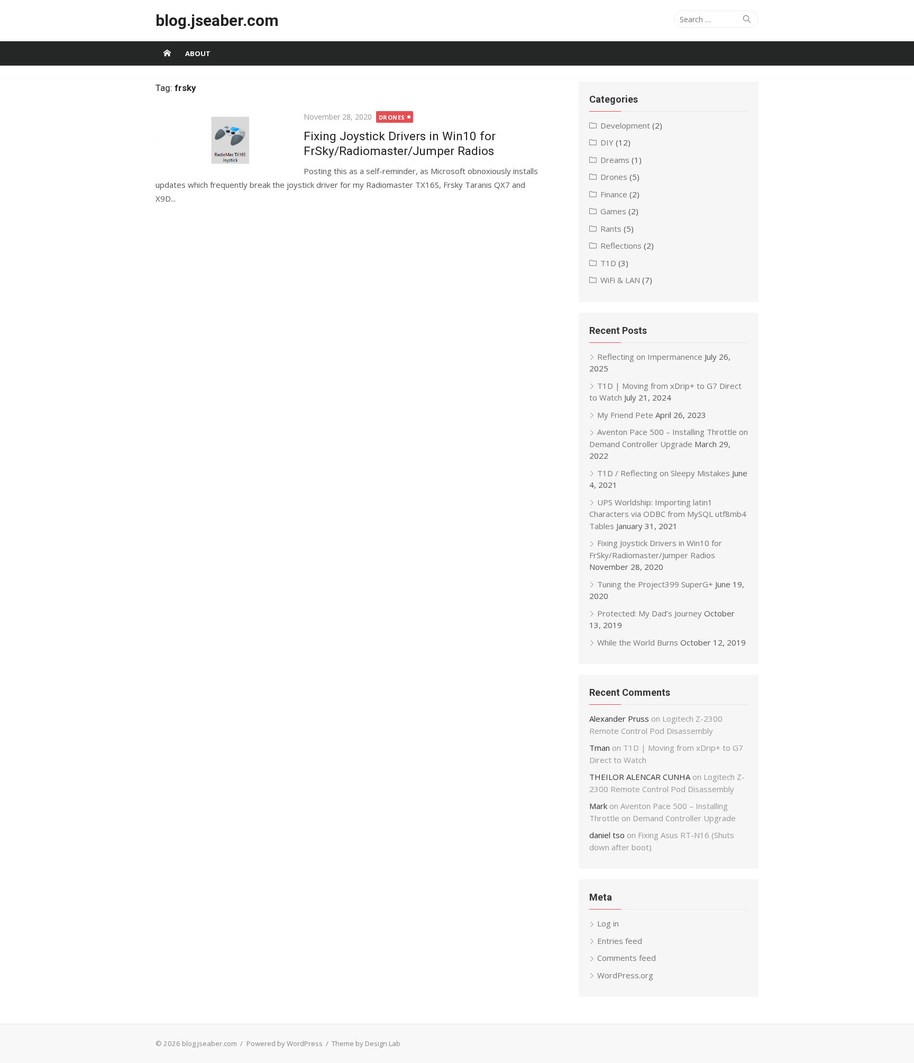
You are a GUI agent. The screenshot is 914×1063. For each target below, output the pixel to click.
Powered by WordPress (284, 1043)
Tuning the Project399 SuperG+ (655, 584)
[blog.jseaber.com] (167, 53)
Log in (608, 923)
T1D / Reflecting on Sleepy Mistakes (663, 473)
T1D (608, 263)
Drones (392, 117)
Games (613, 211)
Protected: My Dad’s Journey (649, 613)
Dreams (614, 160)
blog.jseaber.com (217, 20)
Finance (613, 194)
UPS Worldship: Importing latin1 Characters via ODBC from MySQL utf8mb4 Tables (667, 514)
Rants (610, 228)
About (198, 53)
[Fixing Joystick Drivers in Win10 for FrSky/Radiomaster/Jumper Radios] (224, 140)
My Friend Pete (625, 415)
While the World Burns (637, 642)
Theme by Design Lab (366, 1043)
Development (625, 125)
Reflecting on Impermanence (649, 356)
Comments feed (626, 957)
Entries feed (619, 940)
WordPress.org (625, 975)
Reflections (621, 245)
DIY (607, 142)
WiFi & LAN (620, 280)
